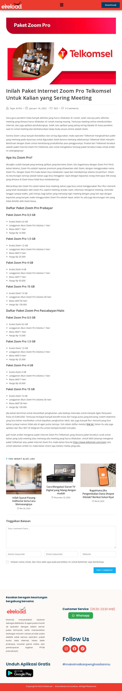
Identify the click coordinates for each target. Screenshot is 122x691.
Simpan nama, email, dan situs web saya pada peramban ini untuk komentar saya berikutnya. (57, 561)
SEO (56, 108)
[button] (62, 5)
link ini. (90, 424)
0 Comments (72, 108)
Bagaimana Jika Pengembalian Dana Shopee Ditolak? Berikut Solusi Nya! (98, 494)
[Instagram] (66, 648)
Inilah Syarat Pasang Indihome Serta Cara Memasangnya (23, 501)
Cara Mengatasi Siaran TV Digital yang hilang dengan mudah (61, 490)
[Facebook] (74, 648)
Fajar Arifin (16, 108)
